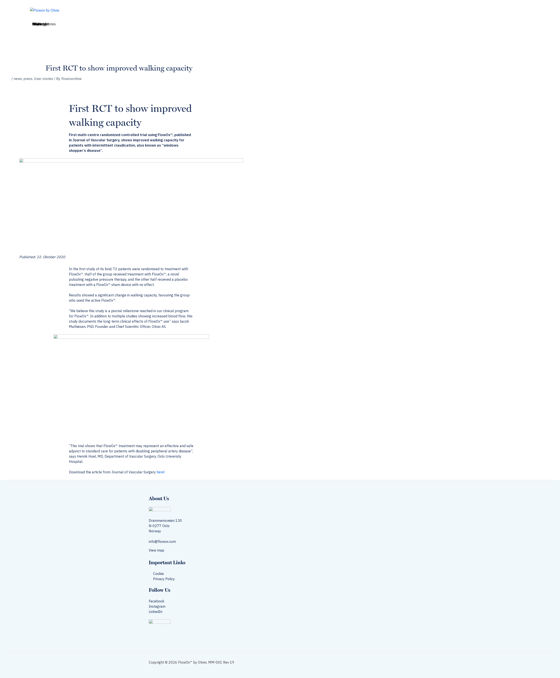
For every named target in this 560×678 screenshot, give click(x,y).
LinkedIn (155, 611)
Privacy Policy (164, 579)
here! (161, 472)
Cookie (158, 573)
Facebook (156, 601)
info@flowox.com (162, 541)
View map (157, 550)
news (18, 78)
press (27, 78)
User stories (43, 78)
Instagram (157, 606)
